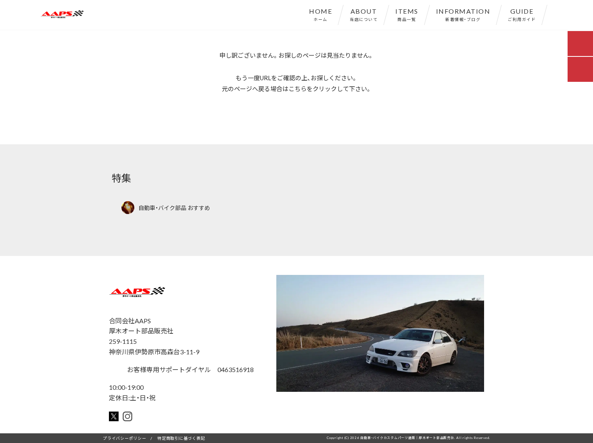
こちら (297, 88)
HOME (320, 14)
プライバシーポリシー (124, 438)
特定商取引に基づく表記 (181, 438)
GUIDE (522, 14)
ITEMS (406, 14)
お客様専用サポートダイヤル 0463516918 (189, 369)
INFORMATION (463, 14)
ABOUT (364, 14)
